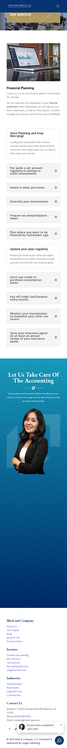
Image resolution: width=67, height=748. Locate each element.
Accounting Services (17, 666)
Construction (14, 694)
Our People (13, 630)
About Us (12, 626)
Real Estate (13, 687)
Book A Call (13, 637)
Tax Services (13, 662)
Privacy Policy (14, 641)
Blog (9, 633)
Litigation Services (16, 669)
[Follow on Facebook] (9, 729)
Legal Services (14, 691)
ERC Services (14, 658)
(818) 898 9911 (22, 716)
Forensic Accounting (18, 655)
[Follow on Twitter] (15, 729)
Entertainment (14, 683)
